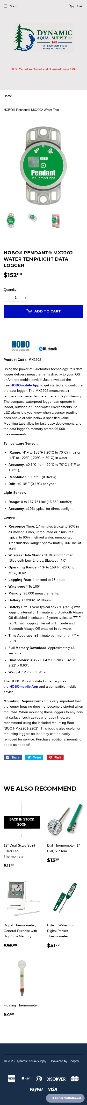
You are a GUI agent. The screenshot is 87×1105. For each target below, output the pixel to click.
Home (8, 96)
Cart (79, 6)
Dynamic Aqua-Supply (30, 1061)
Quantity (10, 290)
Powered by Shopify (65, 1061)
